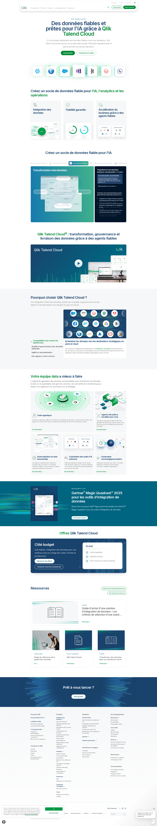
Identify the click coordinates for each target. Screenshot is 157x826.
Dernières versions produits (118, 775)
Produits (43, 8)
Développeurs (114, 734)
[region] (33, 811)
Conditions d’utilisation (97, 813)
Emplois (33, 753)
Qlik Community (86, 754)
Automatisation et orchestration (60, 772)
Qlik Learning (114, 720)
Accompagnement (60, 8)
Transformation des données (61, 731)
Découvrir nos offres (44, 561)
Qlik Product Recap (61, 788)
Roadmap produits (116, 773)
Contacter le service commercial (49, 567)
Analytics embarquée (62, 767)
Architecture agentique (37, 724)
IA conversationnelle (61, 756)
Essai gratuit (117, 7)
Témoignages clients (116, 724)
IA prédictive (59, 758)
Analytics (58, 796)
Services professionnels (88, 752)
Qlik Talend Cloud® (61, 721)
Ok (54, 809)
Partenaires (34, 751)
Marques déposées (76, 813)
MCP (57, 779)
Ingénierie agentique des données (63, 724)
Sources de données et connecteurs (37, 736)
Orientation (59, 785)
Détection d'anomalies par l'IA (63, 760)
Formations (85, 750)
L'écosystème (36, 729)
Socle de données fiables (38, 726)
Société (121, 2)
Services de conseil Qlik (117, 748)
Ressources (71, 8)
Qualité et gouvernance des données (62, 735)
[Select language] (135, 3)
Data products (60, 738)
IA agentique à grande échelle (90, 723)
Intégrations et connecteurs (63, 781)
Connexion (128, 2)
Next (138, 71)
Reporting (59, 769)
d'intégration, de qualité (102, 349)
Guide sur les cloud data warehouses (114, 588)
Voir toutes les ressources (117, 593)
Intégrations (114, 771)
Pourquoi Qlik (35, 8)
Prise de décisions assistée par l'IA (90, 720)
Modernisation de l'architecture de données (90, 732)
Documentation (115, 722)
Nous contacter (129, 7)
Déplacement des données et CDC (63, 728)
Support (113, 730)
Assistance (114, 2)
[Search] (108, 7)
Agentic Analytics (60, 753)
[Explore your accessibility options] (4, 822)
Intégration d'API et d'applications (61, 747)
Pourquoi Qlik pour (37, 717)
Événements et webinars (117, 757)
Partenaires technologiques (35, 732)
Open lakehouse (60, 740)
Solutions (50, 8)
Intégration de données (62, 794)
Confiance (86, 813)
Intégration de (60, 718)
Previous (18, 71)
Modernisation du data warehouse (62, 743)
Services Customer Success (118, 742)
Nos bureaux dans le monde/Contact (36, 758)
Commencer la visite (86, 53)
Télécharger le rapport (79, 517)
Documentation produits (117, 769)
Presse (32, 755)
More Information (53, 813)
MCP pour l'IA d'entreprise (38, 739)
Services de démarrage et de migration (118, 744)
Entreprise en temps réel (89, 729)
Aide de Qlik (85, 757)
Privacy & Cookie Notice (31, 814)
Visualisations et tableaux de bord (63, 764)
